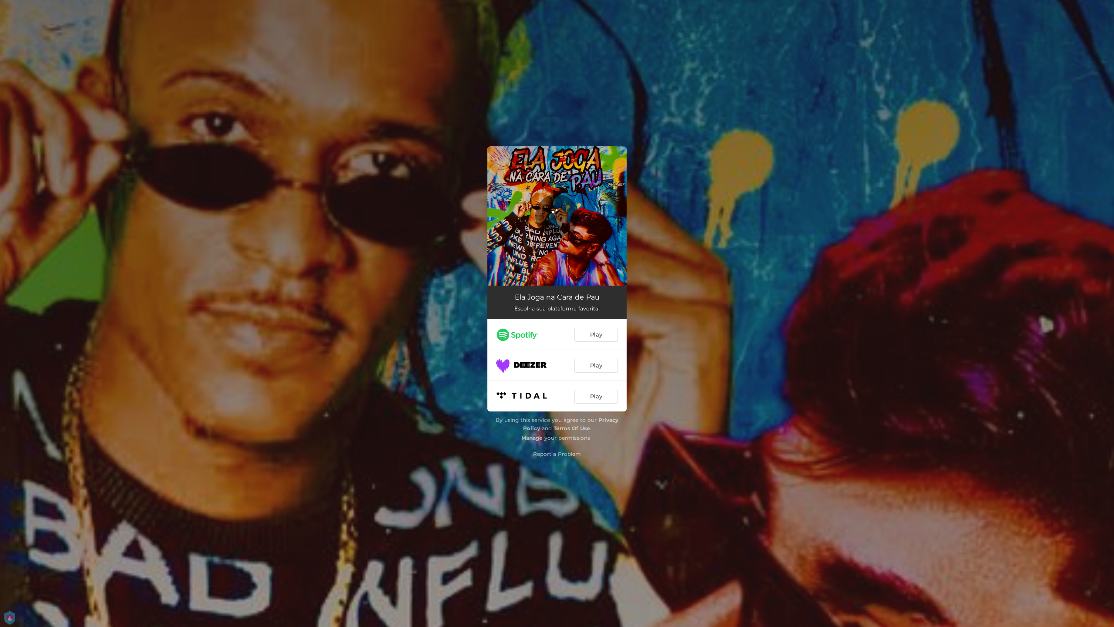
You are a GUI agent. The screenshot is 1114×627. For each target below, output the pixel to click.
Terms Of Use (572, 428)
